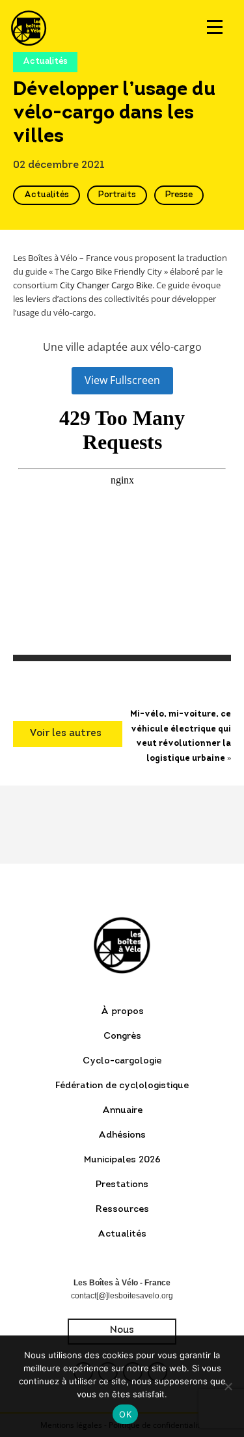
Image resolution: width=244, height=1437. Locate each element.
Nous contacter (122, 1335)
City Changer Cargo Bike (106, 285)
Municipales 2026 (122, 1160)
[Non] (227, 1386)
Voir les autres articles (65, 738)
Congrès (122, 1036)
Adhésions (122, 1135)
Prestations (122, 1185)
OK (125, 1414)
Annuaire (122, 1110)
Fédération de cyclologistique (122, 1086)
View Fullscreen (122, 380)
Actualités (46, 195)
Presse (179, 195)
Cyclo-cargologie (122, 1061)
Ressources (122, 1209)
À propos (122, 1012)
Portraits (117, 195)
